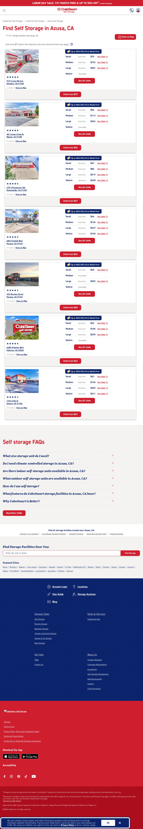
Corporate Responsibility (97, 664)
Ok (108, 822)
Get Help (39, 654)
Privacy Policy (67, 825)
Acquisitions (92, 669)
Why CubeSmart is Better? (21, 501)
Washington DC (79, 567)
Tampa (114, 567)
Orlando (106, 567)
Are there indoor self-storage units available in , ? (44, 471)
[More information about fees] (71, 44)
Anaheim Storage (76, 534)
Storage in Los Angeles (29, 534)
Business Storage (41, 628)
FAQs (36, 660)
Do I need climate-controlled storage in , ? (38, 463)
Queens (22, 567)
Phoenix (61, 571)
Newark (52, 567)
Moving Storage (40, 624)
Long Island (31, 567)
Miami (98, 567)
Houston (130, 567)
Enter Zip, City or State (16, 553)
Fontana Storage (116, 534)
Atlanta (90, 567)
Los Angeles (40, 571)
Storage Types (41, 614)
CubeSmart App (93, 619)
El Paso (68, 567)
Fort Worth (14, 571)
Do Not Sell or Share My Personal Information (22, 741)
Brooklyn (13, 567)
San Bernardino (27, 571)
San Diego (52, 571)
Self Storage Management (98, 674)
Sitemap (7, 722)
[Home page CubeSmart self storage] (68, 8)
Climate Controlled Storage (45, 633)
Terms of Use (9, 726)
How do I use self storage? (21, 486)
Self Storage (39, 619)
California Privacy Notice (13, 736)
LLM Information (94, 688)
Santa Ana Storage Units (96, 534)
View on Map (21, 88)
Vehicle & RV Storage (43, 638)
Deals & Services (96, 614)
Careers (90, 683)
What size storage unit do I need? (26, 456)
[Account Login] (137, 10)
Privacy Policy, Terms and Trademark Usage (21, 731)
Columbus (43, 567)
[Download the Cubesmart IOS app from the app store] (11, 756)
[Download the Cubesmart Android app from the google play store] (30, 756)
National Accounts (94, 679)
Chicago (122, 567)
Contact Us (38, 664)
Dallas (5, 571)
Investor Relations (94, 660)
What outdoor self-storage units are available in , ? (45, 478)
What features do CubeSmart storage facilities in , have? (49, 493)
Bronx (5, 567)
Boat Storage (39, 643)
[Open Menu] (4, 10)
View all (69, 571)
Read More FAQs (14, 513)
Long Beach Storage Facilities (54, 534)
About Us (92, 654)
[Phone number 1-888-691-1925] (132, 10)
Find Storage (130, 553)
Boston (60, 567)
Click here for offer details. (12, 801)
